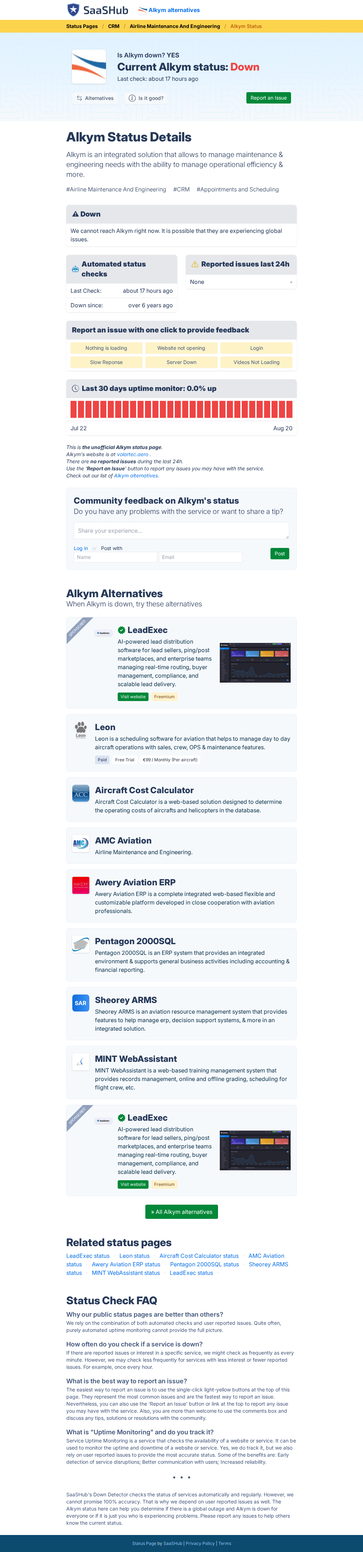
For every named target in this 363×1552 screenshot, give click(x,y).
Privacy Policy (200, 1543)
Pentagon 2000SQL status (204, 1264)
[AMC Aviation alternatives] (80, 843)
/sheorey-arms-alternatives (108, 991)
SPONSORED (77, 628)
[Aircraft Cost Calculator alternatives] (80, 793)
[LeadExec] (103, 632)
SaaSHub (172, 1543)
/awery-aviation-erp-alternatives (115, 874)
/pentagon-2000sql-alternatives (114, 932)
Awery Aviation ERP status (126, 1264)
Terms (224, 1543)
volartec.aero (132, 454)
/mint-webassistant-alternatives (114, 1050)
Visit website (133, 696)
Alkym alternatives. (136, 475)
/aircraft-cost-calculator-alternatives (120, 781)
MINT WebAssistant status (126, 1272)
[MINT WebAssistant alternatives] (80, 1061)
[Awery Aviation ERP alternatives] (80, 885)
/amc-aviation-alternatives (107, 832)
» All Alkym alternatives (181, 1211)
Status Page (144, 1543)
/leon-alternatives (95, 718)
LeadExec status (88, 1255)
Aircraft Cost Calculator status (199, 1255)
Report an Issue (269, 98)
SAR (80, 1003)
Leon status (134, 1255)
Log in (81, 548)
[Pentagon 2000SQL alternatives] (80, 944)
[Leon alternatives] (80, 730)
